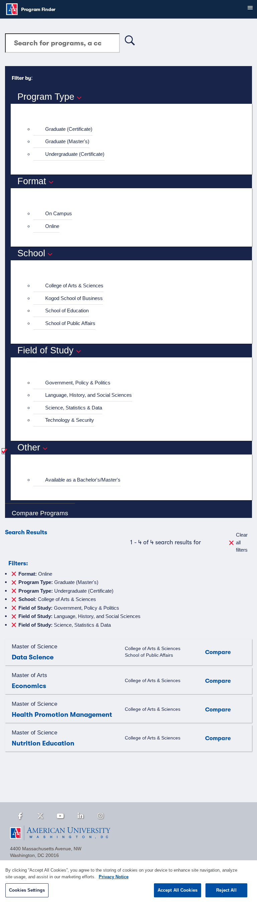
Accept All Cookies (177, 890)
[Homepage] (128, 833)
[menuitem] (134, 129)
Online (52, 226)
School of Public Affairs (70, 323)
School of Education (67, 310)
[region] (128, 881)
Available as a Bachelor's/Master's (82, 480)
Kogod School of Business (74, 298)
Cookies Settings (27, 890)
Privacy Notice (113, 876)
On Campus (58, 213)
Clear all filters (242, 542)
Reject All (226, 890)
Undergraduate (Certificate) (74, 154)
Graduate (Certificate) (68, 129)
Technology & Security (69, 420)
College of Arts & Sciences (74, 285)
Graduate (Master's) (67, 141)
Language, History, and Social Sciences (88, 395)
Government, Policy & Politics (77, 382)
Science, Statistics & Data (73, 407)
